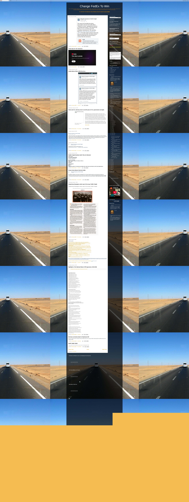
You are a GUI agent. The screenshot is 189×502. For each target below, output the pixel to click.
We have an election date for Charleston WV (78, 336)
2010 (111, 164)
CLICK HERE (111, 31)
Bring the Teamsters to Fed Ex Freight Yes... (115, 142)
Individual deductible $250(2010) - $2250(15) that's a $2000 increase (78, 253)
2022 (111, 111)
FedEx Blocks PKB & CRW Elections (76, 71)
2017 (111, 117)
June (112, 128)
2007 (111, 168)
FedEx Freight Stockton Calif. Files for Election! (79, 155)
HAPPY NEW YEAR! (73, 343)
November (112, 122)
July (112, 127)
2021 (111, 112)
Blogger (96, 494)
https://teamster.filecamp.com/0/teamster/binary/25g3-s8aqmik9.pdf (82, 188)
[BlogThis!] (84, 46)
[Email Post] (82, 46)
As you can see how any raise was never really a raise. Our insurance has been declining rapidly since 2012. (79, 252)
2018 (111, 116)
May (112, 129)
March (112, 132)
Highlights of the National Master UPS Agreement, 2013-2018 (82, 267)
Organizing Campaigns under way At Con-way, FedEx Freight (82, 184)
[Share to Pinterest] (87, 46)
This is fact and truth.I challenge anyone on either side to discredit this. (78, 242)
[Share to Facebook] (86, 46)
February (112, 133)
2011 (111, 163)
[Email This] (84, 46)
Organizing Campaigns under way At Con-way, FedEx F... (116, 150)
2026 (111, 107)
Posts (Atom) (74, 351)
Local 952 (111, 66)
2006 (111, 169)
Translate (116, 39)
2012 (111, 162)
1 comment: (79, 46)
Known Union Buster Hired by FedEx (77, 170)
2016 (111, 118)
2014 (111, 159)
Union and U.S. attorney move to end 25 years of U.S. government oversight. (86, 109)
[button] (74, 172)
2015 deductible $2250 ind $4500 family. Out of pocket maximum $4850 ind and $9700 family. (79, 250)
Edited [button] (74, 134)
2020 (111, 113)
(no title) (115, 210)
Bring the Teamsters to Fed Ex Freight (74, 133)
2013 (111, 160)
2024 (111, 108)
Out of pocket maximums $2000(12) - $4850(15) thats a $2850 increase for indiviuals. (79, 254)
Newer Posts (70, 349)
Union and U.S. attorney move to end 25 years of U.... (115, 140)
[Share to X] (85, 46)
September (113, 124)
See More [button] (93, 138)
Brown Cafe (112, 72)
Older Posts (104, 349)
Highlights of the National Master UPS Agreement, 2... (115, 154)
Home (88, 349)
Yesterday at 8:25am (70, 134)
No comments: (79, 128)
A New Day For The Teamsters (75, 48)
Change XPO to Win (113, 69)
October (112, 123)
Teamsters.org (112, 71)
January (112, 134)
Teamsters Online (112, 70)
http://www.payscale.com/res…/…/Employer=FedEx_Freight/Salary (78, 147)
